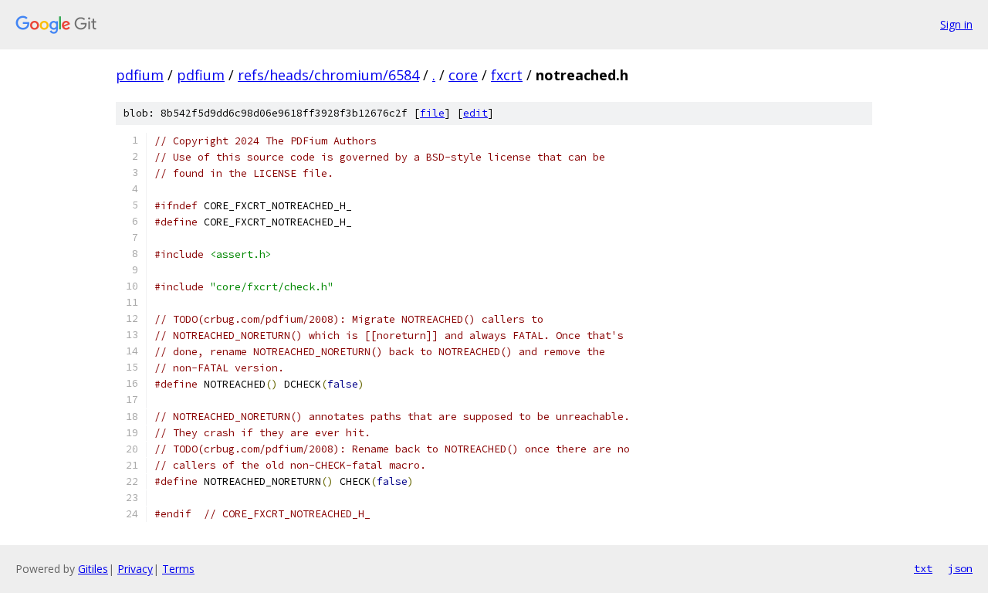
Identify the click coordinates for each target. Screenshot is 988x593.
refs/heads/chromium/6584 (328, 75)
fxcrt (507, 75)
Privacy (135, 568)
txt (923, 568)
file (432, 113)
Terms (178, 568)
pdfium (140, 75)
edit (475, 113)
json (960, 568)
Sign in (956, 24)
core (463, 75)
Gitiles (93, 568)
